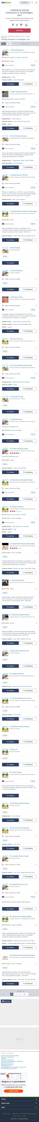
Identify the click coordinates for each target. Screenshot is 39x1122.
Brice (14, 199)
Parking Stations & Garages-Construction (13, 1067)
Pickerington (11, 36)
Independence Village (18, 160)
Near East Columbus (26, 686)
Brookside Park (17, 382)
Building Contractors (20, 36)
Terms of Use (17, 1116)
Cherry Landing (26, 321)
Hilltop (13, 77)
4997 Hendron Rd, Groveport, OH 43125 (14, 99)
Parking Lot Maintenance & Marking (12, 1061)
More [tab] (3, 1107)
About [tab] (3, 1099)
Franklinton (26, 526)
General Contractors (7, 1062)
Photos (33, 65)
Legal (24, 1116)
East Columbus (26, 382)
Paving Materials (25, 52)
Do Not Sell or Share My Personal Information (24, 1113)
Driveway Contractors (26, 94)
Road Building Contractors (9, 1068)
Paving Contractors (15, 52)
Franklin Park (16, 686)
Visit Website (29, 84)
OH (6, 36)
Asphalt (33, 52)
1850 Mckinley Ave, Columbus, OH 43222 (14, 514)
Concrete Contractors (26, 213)
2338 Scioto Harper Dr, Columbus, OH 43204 (15, 57)
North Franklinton (17, 526)
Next (24, 994)
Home (2, 36)
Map (9, 43)
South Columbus (16, 118)
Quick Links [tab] (5, 1103)
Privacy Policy (6, 1113)
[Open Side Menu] (36, 2)
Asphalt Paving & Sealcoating (29, 177)
